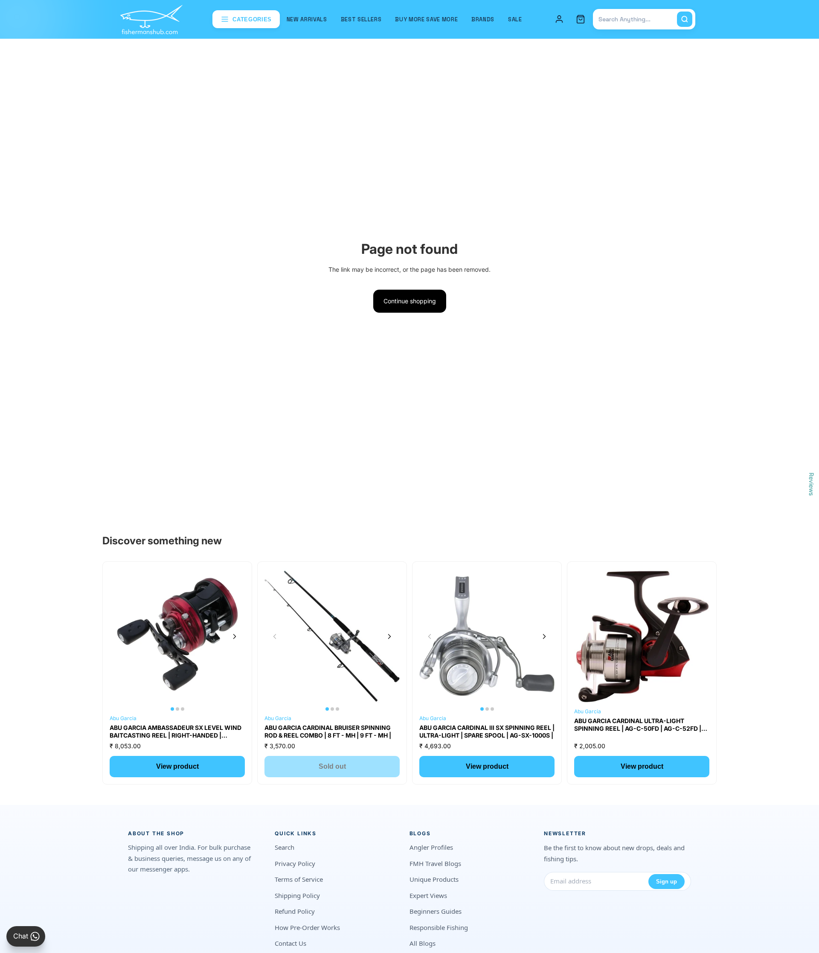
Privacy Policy (295, 863)
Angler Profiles (431, 847)
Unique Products (434, 879)
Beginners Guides (436, 911)
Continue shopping (409, 301)
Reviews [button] (811, 484)
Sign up (666, 881)
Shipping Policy (297, 895)
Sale (515, 19)
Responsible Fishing (439, 927)
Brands (482, 19)
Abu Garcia (123, 718)
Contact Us (290, 943)
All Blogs (423, 943)
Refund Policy (295, 911)
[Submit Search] (684, 19)
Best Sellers (361, 19)
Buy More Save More (426, 19)
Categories (252, 19)
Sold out (332, 766)
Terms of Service (299, 879)
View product (177, 766)
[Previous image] (120, 636)
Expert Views (428, 895)
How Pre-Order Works (307, 927)
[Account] (559, 19)
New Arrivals (307, 19)
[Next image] (234, 636)
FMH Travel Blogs (435, 863)
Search (284, 847)
